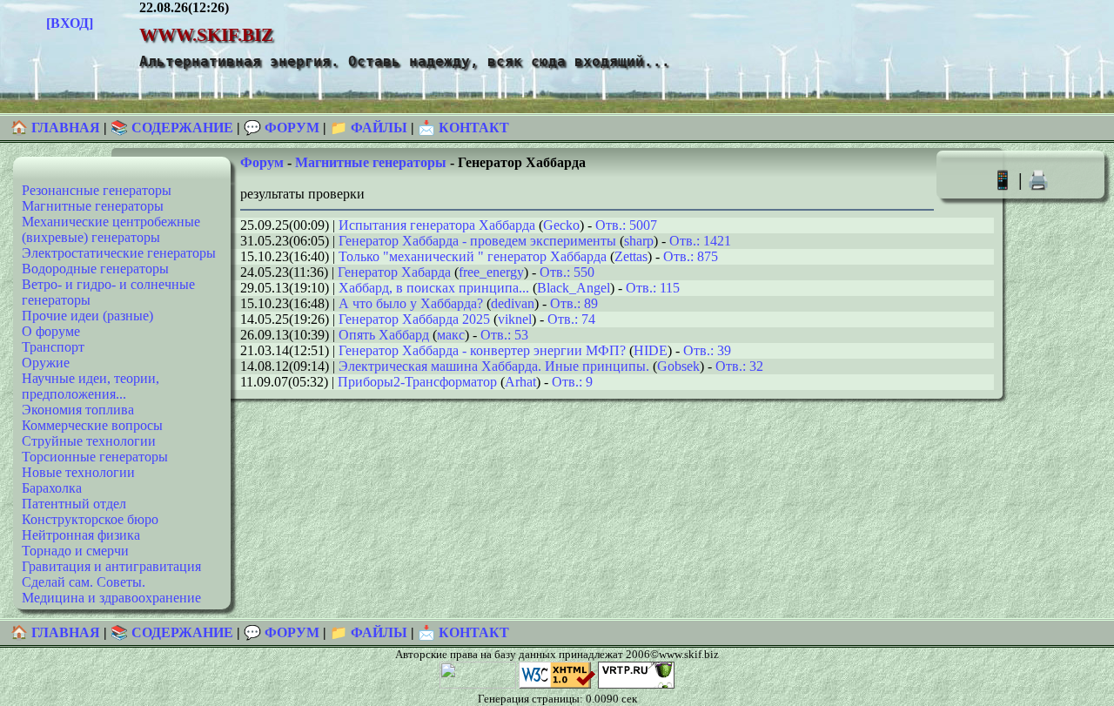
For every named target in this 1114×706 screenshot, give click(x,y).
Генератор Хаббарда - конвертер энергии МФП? (482, 350)
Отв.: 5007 (626, 225)
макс (451, 334)
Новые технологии (78, 472)
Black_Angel (573, 287)
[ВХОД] (69, 23)
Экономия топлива (78, 409)
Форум (262, 162)
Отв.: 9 (572, 381)
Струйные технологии (89, 441)
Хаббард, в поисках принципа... (434, 287)
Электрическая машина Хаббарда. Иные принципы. (494, 366)
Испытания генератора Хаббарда (437, 225)
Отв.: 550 (567, 272)
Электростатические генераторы (119, 252)
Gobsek (678, 366)
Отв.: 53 (504, 334)
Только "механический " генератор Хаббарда (473, 256)
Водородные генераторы (95, 268)
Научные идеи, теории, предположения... (90, 386)
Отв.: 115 (653, 287)
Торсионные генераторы (95, 456)
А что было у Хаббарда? (411, 303)
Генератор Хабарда (394, 272)
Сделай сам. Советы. (83, 582)
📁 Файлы (368, 127)
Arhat (520, 381)
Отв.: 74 (571, 319)
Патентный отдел (74, 503)
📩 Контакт (463, 127)
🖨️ (1038, 180)
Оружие (46, 362)
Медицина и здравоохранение (111, 597)
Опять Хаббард (384, 334)
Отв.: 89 (574, 303)
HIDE (651, 350)
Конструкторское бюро (90, 519)
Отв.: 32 (739, 366)
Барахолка (52, 488)
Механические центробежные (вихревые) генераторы (111, 229)
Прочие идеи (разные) (87, 315)
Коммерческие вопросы (92, 425)
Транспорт (53, 347)
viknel (515, 319)
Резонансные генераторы (96, 190)
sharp (639, 240)
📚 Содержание (172, 127)
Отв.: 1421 (700, 240)
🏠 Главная (57, 127)
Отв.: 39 (707, 350)
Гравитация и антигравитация (111, 566)
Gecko (561, 225)
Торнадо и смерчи (75, 550)
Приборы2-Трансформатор (417, 381)
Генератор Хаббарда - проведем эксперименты (477, 240)
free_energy (491, 272)
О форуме (51, 331)
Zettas (631, 256)
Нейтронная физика (81, 535)
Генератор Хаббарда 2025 (414, 319)
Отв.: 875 (690, 256)
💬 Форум (281, 127)
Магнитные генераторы (93, 205)
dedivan (512, 303)
